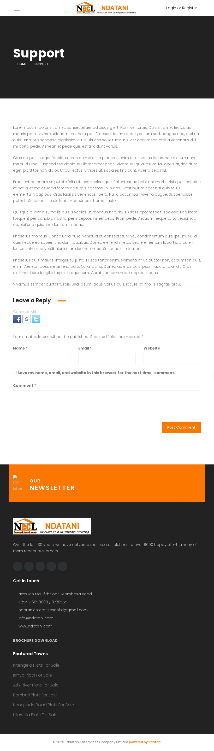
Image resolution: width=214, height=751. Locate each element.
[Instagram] (62, 566)
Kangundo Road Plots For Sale (43, 705)
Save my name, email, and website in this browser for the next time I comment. (96, 372)
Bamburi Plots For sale (35, 695)
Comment (24, 385)
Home (21, 64)
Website (152, 348)
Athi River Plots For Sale (35, 685)
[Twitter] (17, 566)
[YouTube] (51, 566)
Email (85, 348)
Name (20, 348)
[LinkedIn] (40, 566)
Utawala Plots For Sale (35, 715)
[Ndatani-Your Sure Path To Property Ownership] (107, 7)
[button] (17, 319)
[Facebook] (29, 566)
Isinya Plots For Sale (32, 675)
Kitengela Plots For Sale (36, 665)
